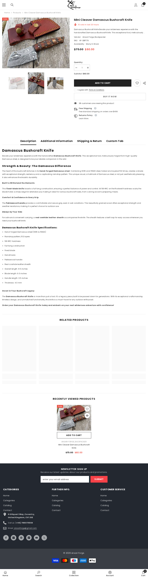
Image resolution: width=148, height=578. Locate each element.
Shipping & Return (89, 141)
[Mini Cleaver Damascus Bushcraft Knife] (74, 418)
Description (28, 141)
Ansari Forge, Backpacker (94, 37)
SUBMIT (99, 479)
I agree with (83, 90)
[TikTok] (29, 537)
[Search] (12, 5)
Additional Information (57, 141)
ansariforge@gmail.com (25, 528)
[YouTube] (36, 537)
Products (17, 12)
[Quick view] (87, 415)
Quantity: (78, 62)
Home (7, 12)
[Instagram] (13, 537)
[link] (137, 83)
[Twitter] (44, 537)
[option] (36, 43)
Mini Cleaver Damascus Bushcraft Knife (74, 446)
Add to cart (103, 83)
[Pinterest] (21, 537)
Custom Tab (114, 141)
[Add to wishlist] (87, 409)
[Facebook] (6, 537)
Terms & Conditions (96, 90)
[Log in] (135, 4)
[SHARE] (143, 83)
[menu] (4, 5)
